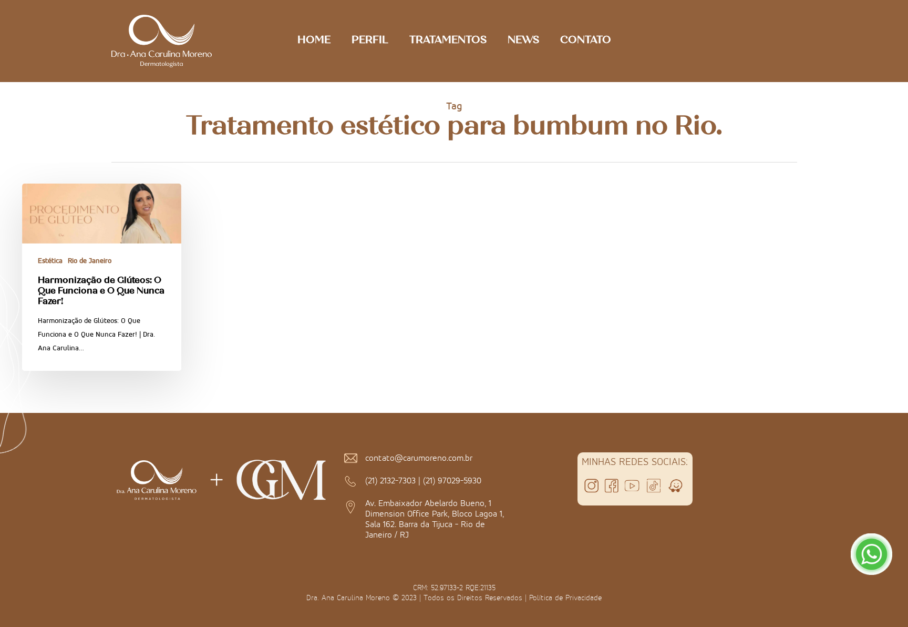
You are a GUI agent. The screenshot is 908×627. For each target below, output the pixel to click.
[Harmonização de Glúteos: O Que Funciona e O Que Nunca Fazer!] (101, 277)
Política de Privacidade (565, 597)
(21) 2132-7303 (390, 480)
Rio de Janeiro (89, 260)
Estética (50, 260)
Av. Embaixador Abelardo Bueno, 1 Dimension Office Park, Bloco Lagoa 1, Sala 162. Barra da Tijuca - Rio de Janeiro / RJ (434, 519)
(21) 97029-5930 (452, 480)
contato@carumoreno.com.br (418, 457)
